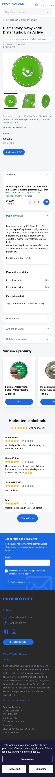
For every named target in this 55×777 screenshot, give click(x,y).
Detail (19, 402)
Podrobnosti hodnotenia (40, 39)
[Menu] (51, 4)
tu (38, 751)
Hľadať (48, 12)
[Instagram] (13, 631)
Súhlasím (41, 769)
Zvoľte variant (12, 152)
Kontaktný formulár (18, 642)
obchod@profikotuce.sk (20, 617)
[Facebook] (5, 631)
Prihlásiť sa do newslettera (19, 582)
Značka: (9, 47)
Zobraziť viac (27, 518)
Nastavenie (27, 759)
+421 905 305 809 (17, 623)
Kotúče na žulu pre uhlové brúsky (28, 303)
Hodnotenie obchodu (27, 420)
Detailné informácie (13, 127)
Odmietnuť (14, 769)
